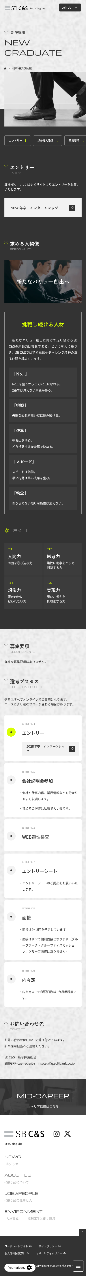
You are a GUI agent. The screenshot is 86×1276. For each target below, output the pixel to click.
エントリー (15, 140)
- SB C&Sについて (16, 1182)
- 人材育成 (11, 1218)
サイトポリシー (48, 1246)
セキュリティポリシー (49, 1253)
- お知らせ (11, 1163)
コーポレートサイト (16, 1246)
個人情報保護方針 (15, 1253)
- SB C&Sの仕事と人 (18, 1200)
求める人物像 (45, 140)
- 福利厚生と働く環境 (40, 1218)
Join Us (66, 7)
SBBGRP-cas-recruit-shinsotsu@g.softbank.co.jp (39, 1063)
